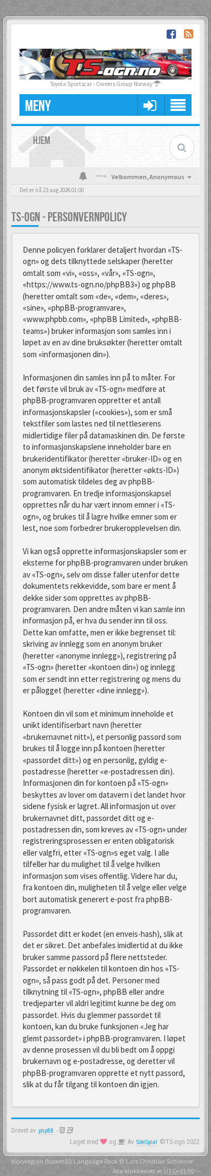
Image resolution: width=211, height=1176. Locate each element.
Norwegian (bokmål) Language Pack (64, 1161)
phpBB (46, 1130)
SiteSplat (146, 1142)
